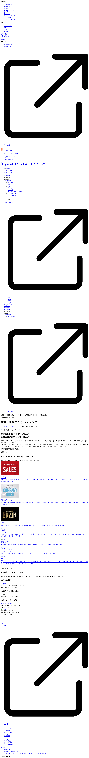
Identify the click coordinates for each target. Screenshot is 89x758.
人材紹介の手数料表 (9, 159)
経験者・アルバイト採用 (11, 751)
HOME (6, 426)
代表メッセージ (9, 10)
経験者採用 (7, 46)
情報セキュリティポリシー (10, 158)
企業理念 (7, 8)
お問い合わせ (8, 744)
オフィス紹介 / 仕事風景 (11, 15)
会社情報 (7, 175)
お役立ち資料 (8, 743)
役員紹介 (7, 14)
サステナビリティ (9, 19)
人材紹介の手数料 (40, 753)
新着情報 (3, 39)
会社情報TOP (8, 4)
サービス (7, 197)
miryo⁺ (6, 29)
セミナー (3, 38)
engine (6, 31)
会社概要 (7, 6)
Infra (5, 27)
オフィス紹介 (8, 732)
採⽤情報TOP (8, 44)
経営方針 (7, 12)
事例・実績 (4, 34)
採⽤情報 (7, 309)
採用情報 (3, 748)
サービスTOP (8, 26)
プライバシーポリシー (9, 156)
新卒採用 (7, 749)
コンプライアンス (9, 17)
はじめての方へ (5, 36)
